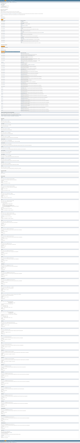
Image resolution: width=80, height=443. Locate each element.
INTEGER (21, 35)
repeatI (21, 86)
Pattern (4, 21)
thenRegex (22, 103)
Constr (6, 2)
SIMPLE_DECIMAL (22, 38)
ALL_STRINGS (22, 21)
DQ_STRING (22, 28)
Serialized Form (2, 16)
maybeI (21, 72)
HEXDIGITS (22, 33)
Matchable (2, 7)
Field (4, 2)
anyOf (21, 55)
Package (3, 0)
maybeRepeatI (22, 77)
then (21, 89)
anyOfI (21, 60)
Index (12, 0)
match (21, 65)
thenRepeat (22, 108)
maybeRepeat (22, 74)
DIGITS (21, 26)
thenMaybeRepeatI (23, 101)
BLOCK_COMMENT (22, 23)
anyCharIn (22, 53)
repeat (21, 84)
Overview (1, 0)
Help (13, 0)
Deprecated (10, 0)
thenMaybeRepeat (22, 98)
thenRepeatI (22, 110)
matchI (21, 67)
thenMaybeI (22, 96)
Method (8, 2)
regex (21, 79)
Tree (8, 0)
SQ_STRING (22, 40)
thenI (21, 91)
